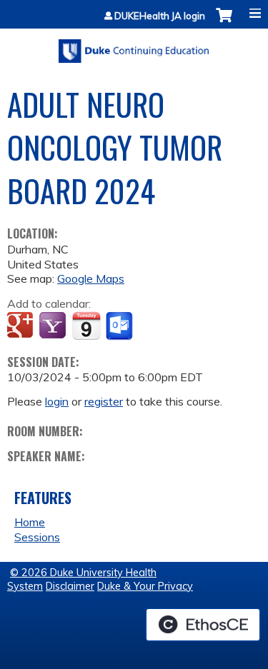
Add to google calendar (21, 326)
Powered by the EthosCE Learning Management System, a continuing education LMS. (203, 625)
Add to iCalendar (86, 325)
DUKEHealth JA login (159, 16)
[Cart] (224, 22)
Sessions (37, 537)
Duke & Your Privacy (145, 586)
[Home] (134, 46)
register (103, 401)
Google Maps (90, 278)
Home (29, 522)
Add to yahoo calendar (54, 326)
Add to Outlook (120, 326)
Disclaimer (70, 586)
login (57, 401)
